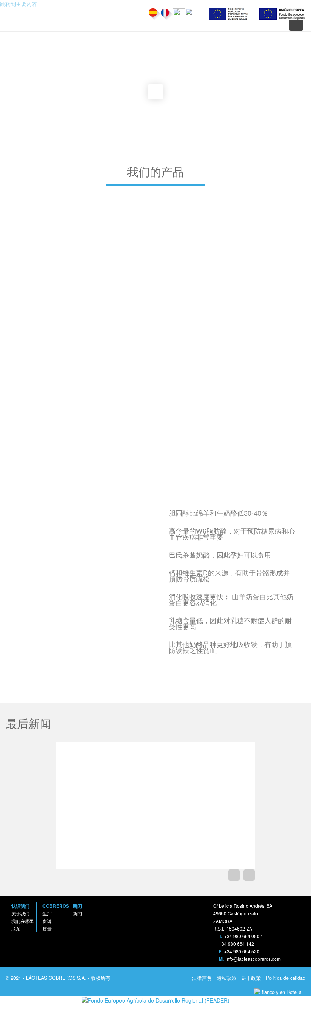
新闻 (77, 913)
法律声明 (201, 978)
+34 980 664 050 (241, 936)
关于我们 (20, 913)
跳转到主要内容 (18, 4)
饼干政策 (250, 978)
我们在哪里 (22, 921)
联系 (15, 928)
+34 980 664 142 (236, 943)
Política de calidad (284, 978)
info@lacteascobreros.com (253, 959)
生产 (47, 913)
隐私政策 (225, 978)
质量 (47, 928)
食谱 (47, 921)
